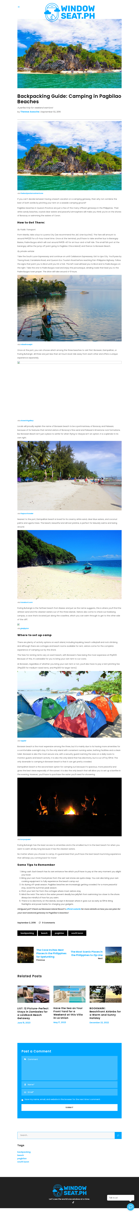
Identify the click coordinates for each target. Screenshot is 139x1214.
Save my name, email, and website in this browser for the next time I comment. (62, 1099)
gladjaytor (24, 628)
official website (73, 909)
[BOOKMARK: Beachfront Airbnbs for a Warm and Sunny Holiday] (106, 994)
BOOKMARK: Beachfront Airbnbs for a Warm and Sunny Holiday (105, 1013)
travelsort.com (26, 602)
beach (44, 933)
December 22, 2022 (99, 1022)
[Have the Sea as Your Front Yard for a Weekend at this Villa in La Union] (69, 994)
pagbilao (59, 933)
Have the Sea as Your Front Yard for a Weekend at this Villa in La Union (68, 1013)
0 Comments (48, 922)
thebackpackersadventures (31, 193)
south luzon (77, 933)
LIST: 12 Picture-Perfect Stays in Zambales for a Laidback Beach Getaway (33, 1013)
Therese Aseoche (29, 111)
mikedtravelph (26, 344)
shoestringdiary (26, 420)
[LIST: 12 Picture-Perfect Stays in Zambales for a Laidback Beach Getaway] (33, 994)
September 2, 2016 (26, 922)
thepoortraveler (26, 513)
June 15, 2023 (23, 1022)
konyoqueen (25, 839)
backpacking (27, 933)
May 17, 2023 (59, 1022)
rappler (23, 741)
